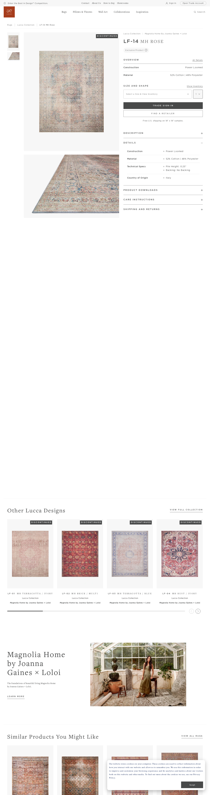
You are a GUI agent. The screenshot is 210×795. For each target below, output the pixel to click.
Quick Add (29, 584)
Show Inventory (195, 86)
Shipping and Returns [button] (141, 209)
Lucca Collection (132, 33)
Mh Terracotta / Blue (130, 593)
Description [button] (133, 133)
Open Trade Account (193, 3)
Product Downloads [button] (140, 190)
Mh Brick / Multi (80, 593)
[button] (64, 11)
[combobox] (157, 94)
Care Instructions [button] (139, 199)
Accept (192, 784)
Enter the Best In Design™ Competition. (27, 3)
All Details (197, 60)
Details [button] (129, 142)
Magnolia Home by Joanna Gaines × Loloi (166, 33)
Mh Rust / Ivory (179, 593)
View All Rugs (192, 736)
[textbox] (157, 94)
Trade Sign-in (163, 105)
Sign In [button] (172, 3)
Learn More (16, 697)
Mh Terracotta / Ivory (30, 593)
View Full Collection (186, 510)
